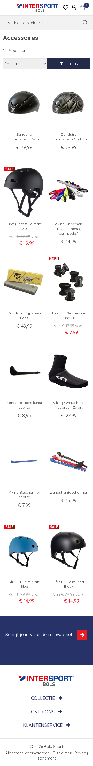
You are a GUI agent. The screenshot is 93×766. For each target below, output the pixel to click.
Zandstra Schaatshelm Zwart (24, 136)
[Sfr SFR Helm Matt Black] (69, 550)
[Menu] (6, 8)
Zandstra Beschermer (68, 492)
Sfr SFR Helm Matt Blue (24, 584)
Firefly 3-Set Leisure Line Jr (68, 315)
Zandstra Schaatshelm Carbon (69, 136)
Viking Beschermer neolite (24, 494)
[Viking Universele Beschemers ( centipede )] (69, 192)
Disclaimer (62, 752)
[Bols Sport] (38, 8)
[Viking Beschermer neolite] (24, 461)
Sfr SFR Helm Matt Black (68, 584)
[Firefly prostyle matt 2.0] (24, 192)
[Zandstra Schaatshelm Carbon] (69, 103)
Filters (71, 63)
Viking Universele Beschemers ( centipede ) (69, 229)
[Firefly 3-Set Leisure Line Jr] (69, 282)
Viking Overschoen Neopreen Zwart (69, 405)
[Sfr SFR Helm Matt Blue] (24, 550)
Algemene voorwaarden (27, 752)
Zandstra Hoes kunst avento (24, 405)
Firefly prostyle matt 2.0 (24, 226)
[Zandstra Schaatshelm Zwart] (24, 103)
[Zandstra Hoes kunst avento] (24, 371)
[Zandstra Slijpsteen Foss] (24, 282)
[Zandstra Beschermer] (69, 461)
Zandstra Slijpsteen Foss (24, 315)
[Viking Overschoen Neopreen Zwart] (69, 371)
